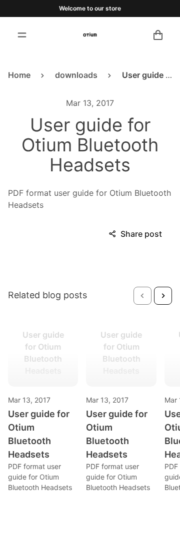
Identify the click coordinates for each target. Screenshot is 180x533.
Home (19, 75)
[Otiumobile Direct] (90, 35)
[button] (143, 296)
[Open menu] (22, 35)
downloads (76, 75)
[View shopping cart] (158, 35)
